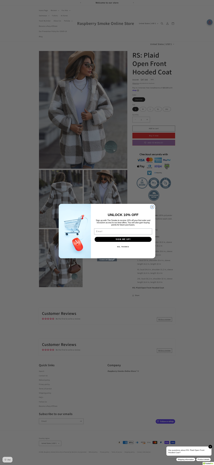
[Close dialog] (152, 207)
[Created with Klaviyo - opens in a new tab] (107, 259)
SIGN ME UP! (123, 239)
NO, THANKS (123, 247)
